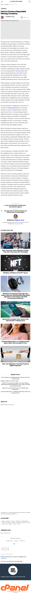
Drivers (12, 521)
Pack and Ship (19, 71)
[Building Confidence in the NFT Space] (15, 263)
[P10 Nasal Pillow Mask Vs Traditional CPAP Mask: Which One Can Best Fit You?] (15, 332)
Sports (10, 524)
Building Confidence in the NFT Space (15, 273)
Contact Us (22, 540)
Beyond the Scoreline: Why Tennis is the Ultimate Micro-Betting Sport (15, 320)
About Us (16, 540)
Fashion (4, 522)
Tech (14, 524)
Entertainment (15, 317)
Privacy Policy (9, 540)
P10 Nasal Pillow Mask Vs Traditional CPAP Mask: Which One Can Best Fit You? (15, 342)
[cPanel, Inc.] (15, 590)
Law (3, 524)
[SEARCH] (29, 1)
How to (28, 522)
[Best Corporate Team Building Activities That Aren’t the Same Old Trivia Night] (15, 240)
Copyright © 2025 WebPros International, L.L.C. (16, 591)
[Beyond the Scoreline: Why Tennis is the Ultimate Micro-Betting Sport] (15, 309)
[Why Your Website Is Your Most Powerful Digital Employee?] (15, 354)
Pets (6, 524)
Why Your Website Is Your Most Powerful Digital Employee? (15, 364)
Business (8, 521)
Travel (18, 524)
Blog (15, 248)
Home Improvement (21, 522)
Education (18, 521)
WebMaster (3, 558)
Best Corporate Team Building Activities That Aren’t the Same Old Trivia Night (15, 251)
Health (13, 522)
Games (9, 522)
